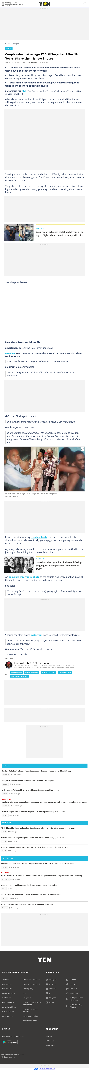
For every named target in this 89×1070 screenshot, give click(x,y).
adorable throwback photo (24, 576)
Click (24, 91)
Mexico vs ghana (31, 672)
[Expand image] (83, 449)
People (16, 43)
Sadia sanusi (16, 672)
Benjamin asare (65, 672)
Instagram (36, 634)
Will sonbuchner (48, 672)
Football (5, 784)
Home (7, 43)
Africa (4, 889)
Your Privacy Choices (47, 1069)
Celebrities (6, 774)
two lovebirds (39, 537)
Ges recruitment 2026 (19, 676)
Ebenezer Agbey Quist (32, 62)
